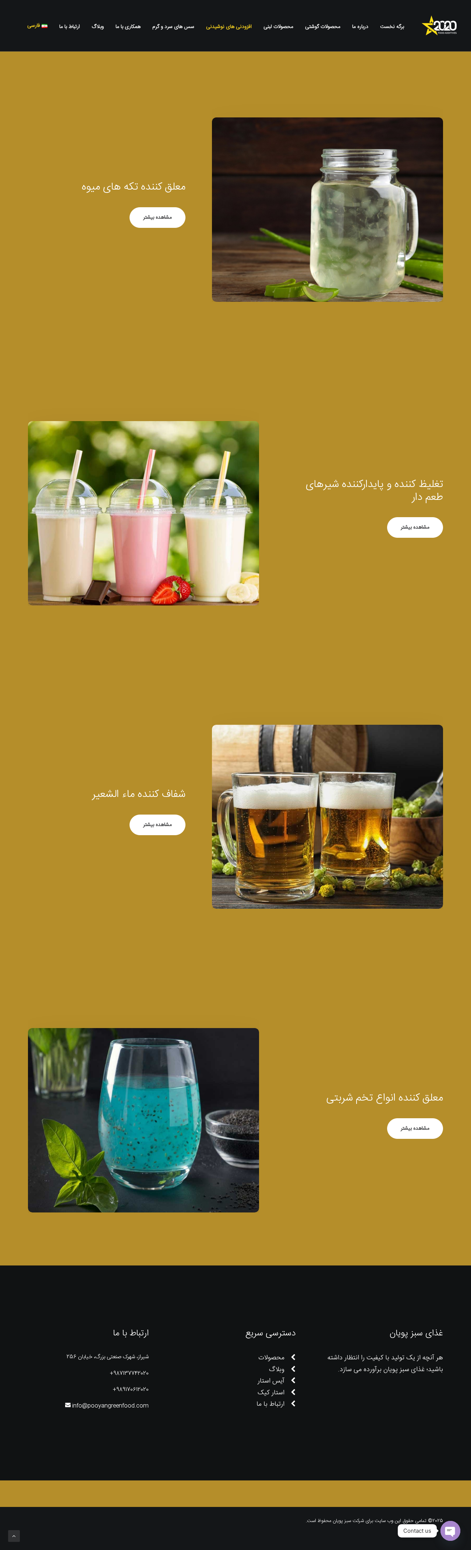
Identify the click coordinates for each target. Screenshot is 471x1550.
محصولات (271, 1357)
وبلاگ (98, 26)
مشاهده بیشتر (157, 217)
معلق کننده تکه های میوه (133, 187)
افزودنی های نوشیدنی (229, 26)
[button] (17, 26)
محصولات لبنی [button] (278, 26)
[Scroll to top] (14, 1536)
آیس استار (271, 1381)
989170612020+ (131, 1389)
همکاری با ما (128, 26)
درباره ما (360, 26)
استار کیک (271, 1392)
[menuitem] (389, 27)
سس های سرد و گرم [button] (173, 26)
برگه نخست (392, 26)
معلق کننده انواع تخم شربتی (384, 1098)
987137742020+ (129, 1373)
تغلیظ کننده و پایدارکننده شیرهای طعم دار (374, 491)
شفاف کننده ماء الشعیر (138, 795)
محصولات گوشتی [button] (322, 26)
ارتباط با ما (69, 26)
